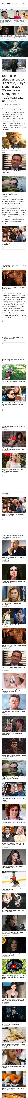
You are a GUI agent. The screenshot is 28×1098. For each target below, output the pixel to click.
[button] (14, 49)
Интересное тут (9, 4)
